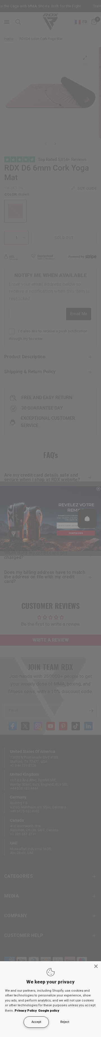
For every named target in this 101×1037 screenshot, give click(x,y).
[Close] (96, 966)
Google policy (48, 1010)
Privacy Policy (26, 1010)
